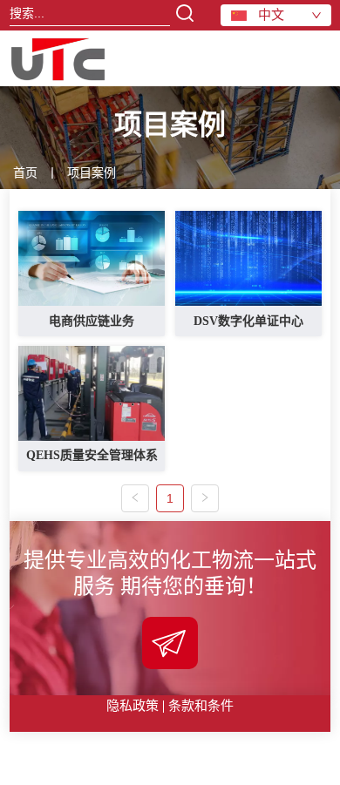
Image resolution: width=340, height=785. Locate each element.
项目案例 (91, 172)
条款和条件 (201, 706)
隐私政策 (132, 706)
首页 (25, 172)
